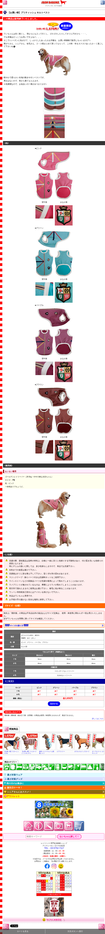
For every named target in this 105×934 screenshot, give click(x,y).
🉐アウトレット (12, 796)
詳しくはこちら (97, 719)
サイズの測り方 (16, 625)
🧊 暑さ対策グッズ (13, 779)
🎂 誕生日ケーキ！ (13, 787)
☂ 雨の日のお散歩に (14, 783)
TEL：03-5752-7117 (54, 848)
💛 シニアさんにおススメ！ (17, 792)
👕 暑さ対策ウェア (13, 775)
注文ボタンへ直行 (75, 931)
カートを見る (22, 931)
